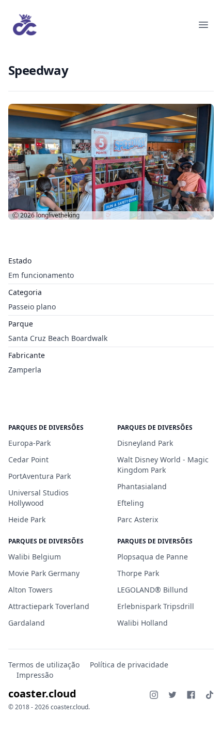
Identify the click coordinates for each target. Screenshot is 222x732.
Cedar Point (28, 459)
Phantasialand (142, 486)
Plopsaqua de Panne (152, 557)
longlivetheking (58, 215)
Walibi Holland (142, 623)
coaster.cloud (42, 693)
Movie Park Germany (44, 573)
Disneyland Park (145, 443)
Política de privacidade (129, 664)
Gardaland (26, 623)
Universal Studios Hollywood (38, 498)
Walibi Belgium (34, 557)
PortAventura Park (39, 476)
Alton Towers (30, 590)
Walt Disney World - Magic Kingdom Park (163, 465)
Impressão (35, 675)
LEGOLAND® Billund (152, 590)
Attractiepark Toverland (48, 606)
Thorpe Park (138, 573)
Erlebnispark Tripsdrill (155, 606)
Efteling (130, 503)
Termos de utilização (44, 664)
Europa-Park (29, 443)
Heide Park (26, 519)
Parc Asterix (137, 519)
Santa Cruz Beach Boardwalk (57, 338)
